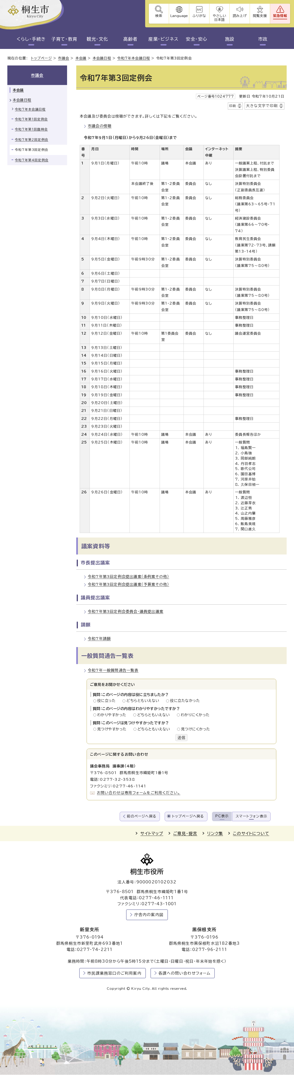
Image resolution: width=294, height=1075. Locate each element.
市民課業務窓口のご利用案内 (114, 973)
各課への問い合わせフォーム (184, 973)
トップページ (41, 58)
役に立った (107, 700)
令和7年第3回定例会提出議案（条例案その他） (128, 576)
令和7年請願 (99, 638)
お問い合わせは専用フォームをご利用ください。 (138, 793)
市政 (263, 39)
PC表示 (222, 816)
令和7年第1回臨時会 (31, 129)
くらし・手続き (31, 39)
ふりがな (199, 15)
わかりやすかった (113, 715)
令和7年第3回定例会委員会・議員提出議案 (125, 611)
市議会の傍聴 (99, 126)
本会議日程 (102, 58)
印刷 (232, 106)
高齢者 (130, 39)
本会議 (81, 58)
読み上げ (239, 15)
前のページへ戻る (141, 816)
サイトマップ (151, 833)
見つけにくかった (195, 729)
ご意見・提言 (185, 833)
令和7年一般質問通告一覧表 (113, 670)
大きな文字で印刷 (262, 106)
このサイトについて (251, 833)
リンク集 (215, 833)
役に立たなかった (185, 700)
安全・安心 (196, 39)
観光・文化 (97, 39)
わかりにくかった (195, 715)
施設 (230, 39)
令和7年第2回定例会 (31, 139)
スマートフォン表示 (251, 816)
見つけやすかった (113, 729)
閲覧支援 (260, 15)
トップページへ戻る (188, 816)
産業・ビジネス (163, 39)
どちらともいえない (144, 700)
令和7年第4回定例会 (31, 160)
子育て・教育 (64, 39)
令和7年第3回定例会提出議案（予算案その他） (128, 584)
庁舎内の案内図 (149, 915)
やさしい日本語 (219, 17)
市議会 (63, 58)
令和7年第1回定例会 (31, 119)
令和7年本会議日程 (133, 58)
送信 (181, 737)
